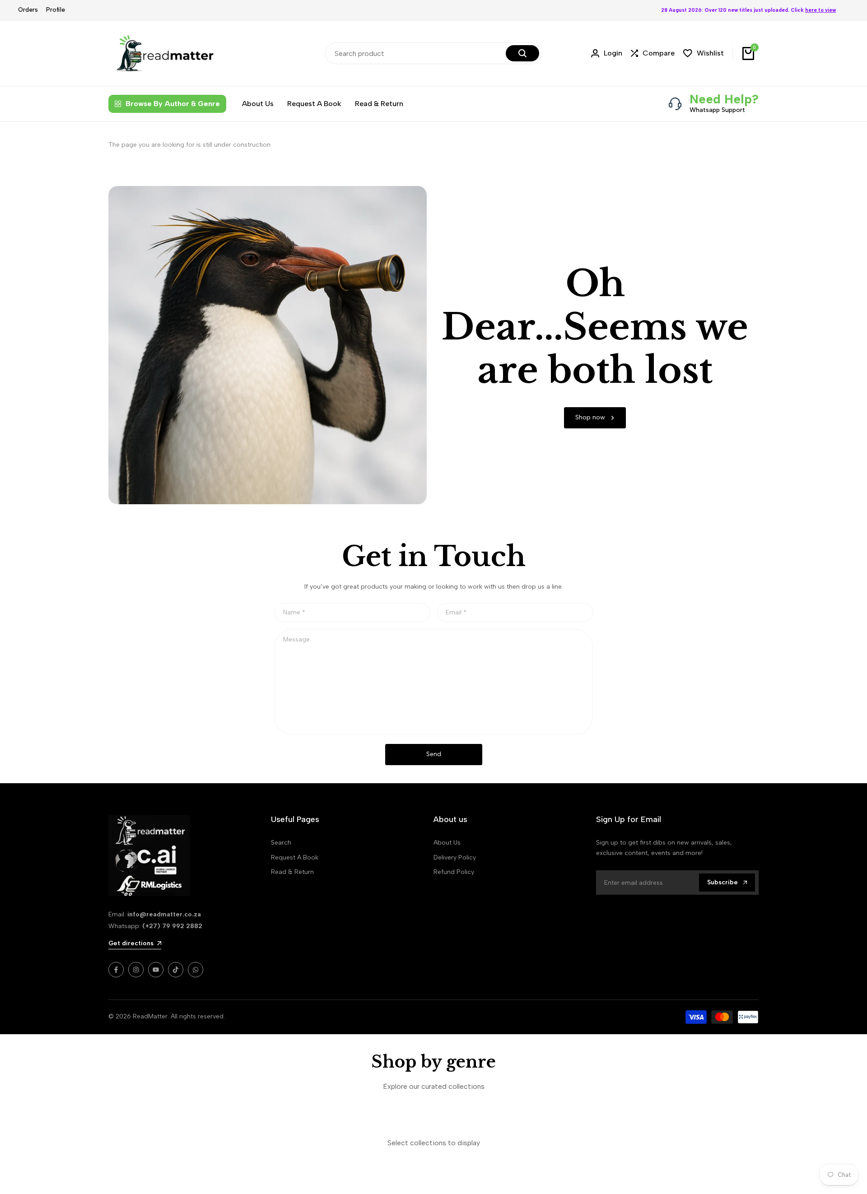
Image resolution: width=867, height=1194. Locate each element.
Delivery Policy (455, 857)
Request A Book (294, 857)
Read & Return (292, 872)
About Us (447, 842)
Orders (28, 10)
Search (281, 842)
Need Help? (724, 99)
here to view (820, 10)
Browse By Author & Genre (173, 103)
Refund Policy (454, 872)
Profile (55, 10)
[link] (595, 417)
